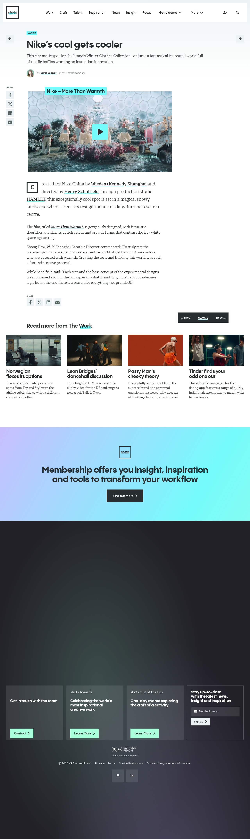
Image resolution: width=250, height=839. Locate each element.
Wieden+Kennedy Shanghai (119, 184)
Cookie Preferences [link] (131, 763)
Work (32, 33)
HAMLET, (36, 199)
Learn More (82, 733)
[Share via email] (10, 122)
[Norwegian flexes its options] (33, 350)
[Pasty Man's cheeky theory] (155, 350)
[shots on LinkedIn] (132, 775)
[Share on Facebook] (10, 95)
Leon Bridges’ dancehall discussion (89, 373)
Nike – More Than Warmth (76, 91)
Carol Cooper (48, 72)
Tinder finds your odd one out (207, 373)
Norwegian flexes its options (24, 373)
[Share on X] (10, 104)
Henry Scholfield (81, 191)
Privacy (100, 763)
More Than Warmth (67, 227)
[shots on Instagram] (118, 775)
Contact (20, 733)
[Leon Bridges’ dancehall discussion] (94, 350)
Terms (112, 763)
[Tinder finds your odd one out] (216, 350)
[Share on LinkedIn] (10, 113)
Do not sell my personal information (168, 763)
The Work (203, 318)
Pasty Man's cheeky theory (143, 373)
